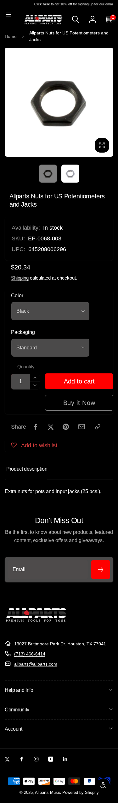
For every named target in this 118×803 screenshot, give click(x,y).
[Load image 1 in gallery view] (48, 174)
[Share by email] (82, 427)
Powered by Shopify (80, 792)
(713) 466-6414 (29, 653)
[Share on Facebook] (35, 427)
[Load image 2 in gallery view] (70, 174)
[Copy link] (97, 427)
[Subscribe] (100, 569)
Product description (26, 469)
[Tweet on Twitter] (51, 427)
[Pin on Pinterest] (66, 427)
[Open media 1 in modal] (59, 102)
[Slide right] (106, 102)
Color (17, 295)
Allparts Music (48, 792)
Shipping (20, 278)
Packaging (23, 332)
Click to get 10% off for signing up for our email (72, 4)
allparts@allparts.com (35, 664)
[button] (8, 14)
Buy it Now (79, 402)
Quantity (26, 366)
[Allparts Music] (36, 628)
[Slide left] (11, 102)
